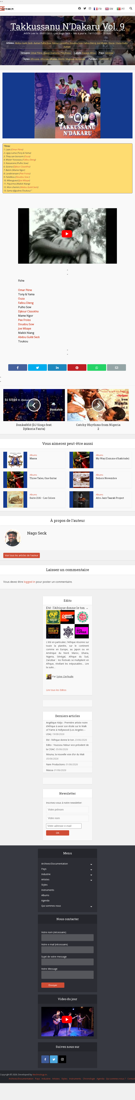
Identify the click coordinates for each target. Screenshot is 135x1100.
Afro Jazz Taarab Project (110, 497)
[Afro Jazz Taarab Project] (81, 499)
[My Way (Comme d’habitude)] (81, 460)
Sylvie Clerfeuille (64, 676)
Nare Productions (55, 764)
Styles (44, 884)
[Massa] (15, 460)
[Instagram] (62, 1059)
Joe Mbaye (102, 42)
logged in (29, 582)
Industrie (46, 874)
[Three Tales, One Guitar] (15, 479)
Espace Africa (89, 52)
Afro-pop (34, 58)
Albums (33, 455)
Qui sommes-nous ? (116, 1078)
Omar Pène (16, 149)
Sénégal (109, 52)
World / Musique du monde (71, 58)
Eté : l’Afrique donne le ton (67, 608)
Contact (131, 1078)
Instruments (47, 889)
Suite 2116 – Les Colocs (42, 497)
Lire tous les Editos (56, 690)
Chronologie (89, 1078)
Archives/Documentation (54, 863)
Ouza (26, 156)
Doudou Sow (76, 42)
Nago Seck (64, 33)
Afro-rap (44, 58)
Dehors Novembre (106, 478)
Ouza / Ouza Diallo (118, 42)
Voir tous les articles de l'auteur (21, 555)
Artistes (45, 879)
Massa (33, 458)
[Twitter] (54, 1059)
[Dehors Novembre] (81, 479)
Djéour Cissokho (60, 42)
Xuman (67, 46)
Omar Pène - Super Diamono (45, 52)
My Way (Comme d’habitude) (112, 458)
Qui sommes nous (51, 905)
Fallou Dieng (90, 42)
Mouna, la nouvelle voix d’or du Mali (65, 754)
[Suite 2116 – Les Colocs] (15, 499)
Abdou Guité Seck (24, 42)
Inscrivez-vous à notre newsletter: (64, 802)
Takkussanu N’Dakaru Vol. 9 (67, 26)
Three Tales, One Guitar (43, 478)
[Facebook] (45, 1059)
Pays (43, 868)
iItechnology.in (40, 1074)
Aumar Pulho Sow (42, 42)
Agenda (45, 900)
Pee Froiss (66, 52)
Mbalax (53, 58)
